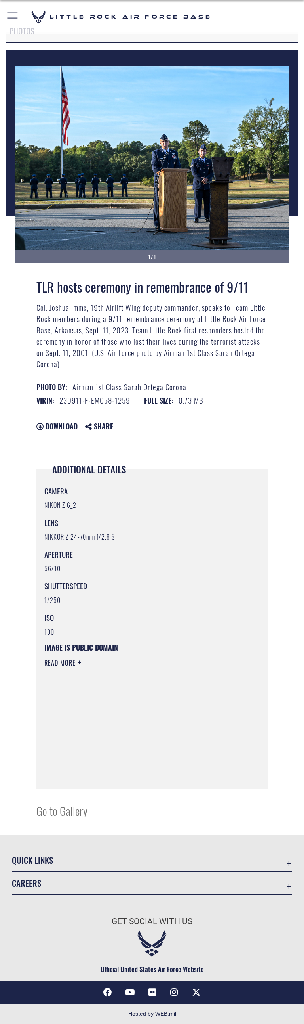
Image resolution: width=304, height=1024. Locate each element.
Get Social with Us (152, 921)
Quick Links (32, 860)
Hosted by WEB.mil (152, 1014)
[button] (13, 17)
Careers (26, 883)
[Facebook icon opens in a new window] (108, 992)
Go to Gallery (61, 810)
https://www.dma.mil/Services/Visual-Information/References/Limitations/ (137, 724)
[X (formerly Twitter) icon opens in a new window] (196, 992)
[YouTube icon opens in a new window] (130, 992)
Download (61, 426)
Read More (61, 663)
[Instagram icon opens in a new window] (174, 992)
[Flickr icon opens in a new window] (152, 992)
